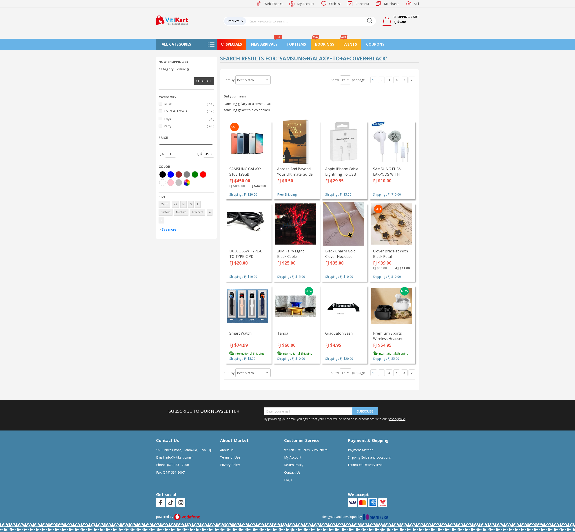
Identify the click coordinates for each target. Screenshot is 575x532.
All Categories (176, 44)
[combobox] (311, 21)
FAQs (288, 480)
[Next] (412, 80)
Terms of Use (230, 457)
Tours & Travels (189, 111)
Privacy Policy (230, 465)
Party (189, 126)
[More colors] (187, 183)
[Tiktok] (170, 502)
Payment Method (360, 450)
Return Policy (293, 465)
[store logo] (172, 20)
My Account (305, 4)
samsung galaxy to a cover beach (248, 104)
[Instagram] (181, 502)
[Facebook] (160, 502)
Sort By (229, 80)
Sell (416, 4)
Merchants (391, 4)
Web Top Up (273, 4)
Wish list (335, 4)
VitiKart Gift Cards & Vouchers (305, 450)
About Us (227, 450)
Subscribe (365, 411)
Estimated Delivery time (365, 465)
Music (189, 103)
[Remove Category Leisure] (188, 69)
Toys (189, 118)
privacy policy (397, 419)
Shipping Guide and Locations (369, 457)
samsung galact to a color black (247, 110)
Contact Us (292, 472)
